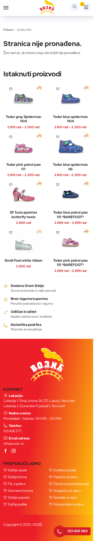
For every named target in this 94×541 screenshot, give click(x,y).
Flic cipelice (16, 484)
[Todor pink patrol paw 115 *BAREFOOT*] (70, 242)
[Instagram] (13, 451)
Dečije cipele (17, 470)
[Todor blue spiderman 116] (70, 146)
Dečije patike (17, 504)
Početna (8, 30)
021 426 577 (12, 431)
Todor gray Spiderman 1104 (23, 119)
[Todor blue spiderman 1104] (70, 98)
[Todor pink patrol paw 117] (23, 146)
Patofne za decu (65, 477)
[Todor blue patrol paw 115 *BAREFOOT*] (70, 194)
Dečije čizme (17, 477)
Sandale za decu (65, 497)
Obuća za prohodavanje (71, 484)
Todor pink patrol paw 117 (23, 167)
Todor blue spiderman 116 (70, 167)
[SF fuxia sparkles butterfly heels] (23, 194)
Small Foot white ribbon (23, 260)
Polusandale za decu (68, 504)
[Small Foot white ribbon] (23, 242)
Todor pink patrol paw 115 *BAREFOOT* (70, 262)
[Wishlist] (10, 88)
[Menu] (10, 8)
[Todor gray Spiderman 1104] (23, 98)
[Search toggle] (74, 7)
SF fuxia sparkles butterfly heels (23, 214)
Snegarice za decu (67, 490)
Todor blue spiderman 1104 (70, 119)
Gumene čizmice (20, 490)
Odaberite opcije (18, 110)
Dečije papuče (18, 497)
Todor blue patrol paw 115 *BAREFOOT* (70, 214)
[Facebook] (5, 451)
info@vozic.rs (13, 443)
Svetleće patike (64, 470)
